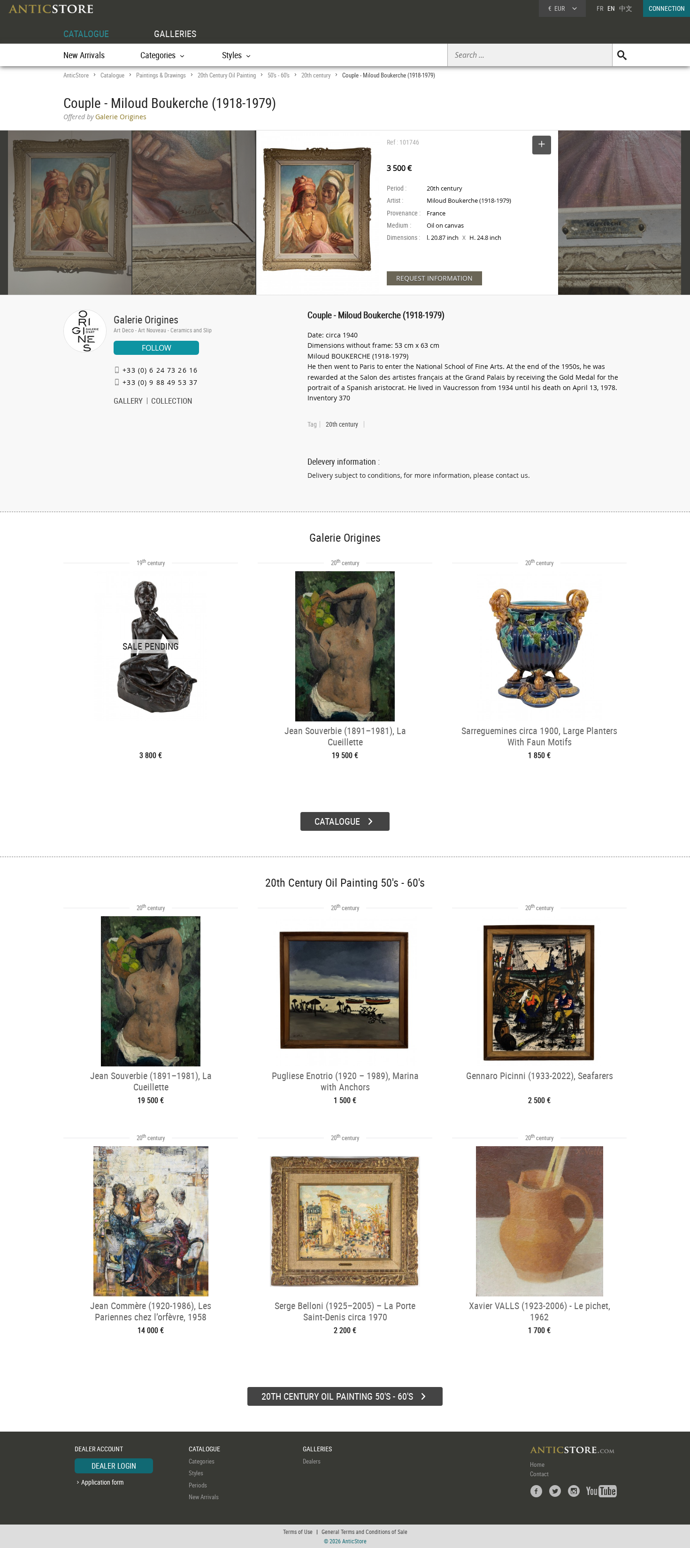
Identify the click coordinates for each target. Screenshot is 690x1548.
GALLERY (128, 402)
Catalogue (112, 75)
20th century (315, 75)
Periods (198, 1485)
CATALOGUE (86, 33)
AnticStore (76, 75)
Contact (539, 1474)
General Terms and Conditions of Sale (364, 1531)
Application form (102, 1482)
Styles (196, 1473)
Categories (202, 1461)
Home (537, 1464)
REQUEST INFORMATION (434, 278)
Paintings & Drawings (161, 75)
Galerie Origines (146, 319)
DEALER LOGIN (114, 1466)
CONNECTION (667, 8)
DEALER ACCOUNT (99, 1448)
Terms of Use (298, 1531)
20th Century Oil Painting (227, 75)
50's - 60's (279, 75)
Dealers (312, 1461)
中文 (625, 8)
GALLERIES (175, 33)
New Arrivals (84, 55)
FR (600, 8)
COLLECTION (171, 402)
